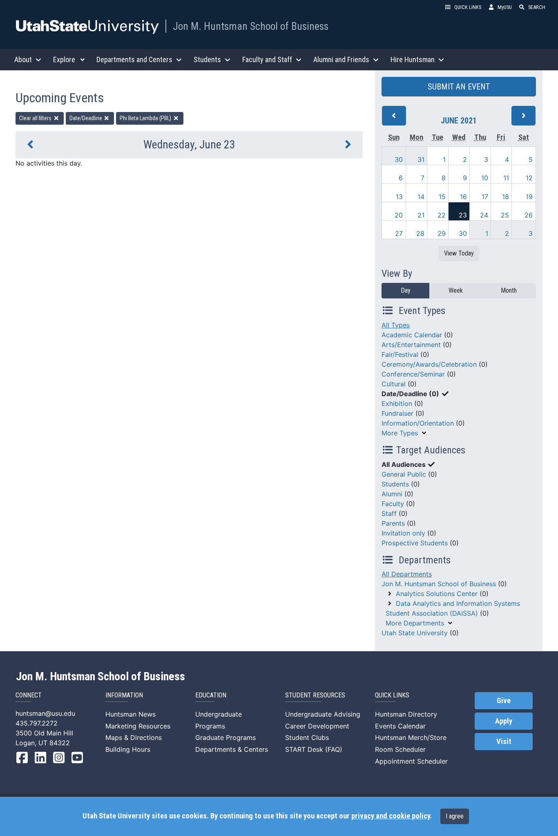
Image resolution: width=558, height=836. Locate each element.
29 (441, 233)
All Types (396, 325)
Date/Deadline (86, 118)
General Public (404, 474)
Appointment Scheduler (411, 761)
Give (504, 700)
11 (506, 178)
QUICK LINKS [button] (467, 7)
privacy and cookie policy (390, 815)
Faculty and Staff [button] (267, 59)
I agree (455, 816)
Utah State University (415, 633)
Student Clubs (307, 737)
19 (529, 197)
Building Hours (127, 749)
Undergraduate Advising (322, 714)
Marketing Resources (137, 726)
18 (505, 197)
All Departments (407, 574)
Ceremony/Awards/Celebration (429, 364)
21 (420, 215)
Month (509, 290)
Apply (503, 721)
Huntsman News (130, 714)
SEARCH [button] (536, 7)
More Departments (415, 623)
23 (463, 215)
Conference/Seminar (413, 374)
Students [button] (207, 59)
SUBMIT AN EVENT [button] (459, 87)
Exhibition (397, 403)
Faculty (393, 504)
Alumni (392, 494)
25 (505, 215)
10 (484, 178)
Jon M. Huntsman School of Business (250, 26)
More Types (400, 433)
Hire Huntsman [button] (413, 59)
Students (395, 484)
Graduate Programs (225, 737)
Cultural (394, 384)
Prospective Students (415, 543)
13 (399, 197)
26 (529, 215)
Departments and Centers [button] (134, 59)
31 (420, 159)
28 (420, 233)
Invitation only (403, 533)
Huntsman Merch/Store (410, 737)
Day (406, 290)
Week (456, 290)
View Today (459, 253)
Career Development (317, 726)
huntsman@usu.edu (45, 713)
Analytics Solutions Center (437, 593)
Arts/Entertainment (411, 345)
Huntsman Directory (406, 714)
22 (441, 215)
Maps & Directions (133, 737)
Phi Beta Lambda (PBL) (146, 118)
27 (399, 233)
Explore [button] (64, 59)
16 (463, 197)
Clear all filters (36, 118)
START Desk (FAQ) (313, 749)
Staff (389, 513)
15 (442, 197)
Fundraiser (397, 413)
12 (529, 178)
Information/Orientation (418, 423)
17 (485, 197)
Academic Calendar (412, 335)
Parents (393, 523)
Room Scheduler (400, 749)
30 (399, 159)
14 (420, 197)
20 (399, 215)
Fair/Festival (400, 354)
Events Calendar (400, 726)
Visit (503, 741)
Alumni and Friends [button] (341, 59)
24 (484, 215)
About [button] (23, 59)
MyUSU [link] (505, 7)
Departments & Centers (231, 749)
